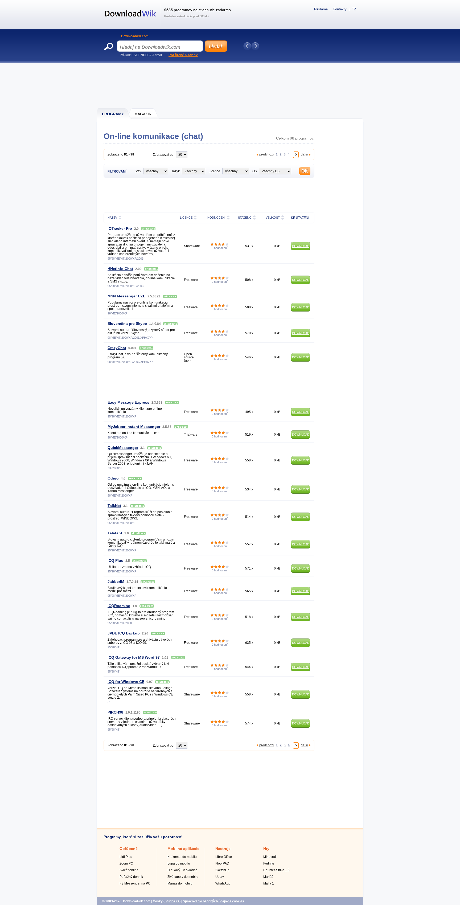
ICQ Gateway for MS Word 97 (134, 657)
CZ (354, 9)
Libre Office (223, 857)
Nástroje (223, 848)
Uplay (219, 877)
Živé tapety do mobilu (182, 877)
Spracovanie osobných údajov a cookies (213, 901)
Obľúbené (129, 848)
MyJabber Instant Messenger (134, 426)
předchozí (266, 154)
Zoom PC (126, 863)
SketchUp (222, 870)
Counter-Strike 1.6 (276, 870)
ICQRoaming (119, 606)
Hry (266, 848)
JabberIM (116, 581)
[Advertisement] (230, 85)
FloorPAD (222, 863)
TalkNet (114, 505)
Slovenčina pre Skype (127, 323)
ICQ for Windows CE (126, 681)
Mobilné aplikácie (183, 848)
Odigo (113, 478)
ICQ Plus (115, 560)
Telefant (115, 533)
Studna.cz (172, 901)
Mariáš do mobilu (179, 883)
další (304, 154)
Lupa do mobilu (178, 863)
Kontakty (340, 9)
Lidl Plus (126, 857)
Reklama (321, 9)
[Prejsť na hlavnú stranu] (130, 19)
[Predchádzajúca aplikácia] (247, 46)
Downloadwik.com (135, 36)
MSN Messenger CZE (126, 296)
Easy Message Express (128, 402)
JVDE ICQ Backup (124, 633)
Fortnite (268, 863)
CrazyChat (117, 348)
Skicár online (129, 870)
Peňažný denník (131, 877)
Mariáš (268, 877)
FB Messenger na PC (135, 883)
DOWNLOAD (300, 246)
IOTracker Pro (120, 228)
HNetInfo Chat (120, 269)
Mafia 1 (268, 883)
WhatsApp (222, 883)
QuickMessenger (123, 447)
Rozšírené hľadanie (183, 55)
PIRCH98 (115, 712)
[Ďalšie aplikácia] (255, 46)
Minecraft (270, 857)
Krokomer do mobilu (182, 857)
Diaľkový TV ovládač (182, 870)
